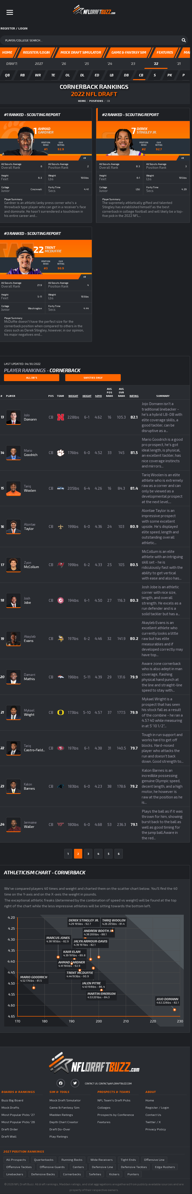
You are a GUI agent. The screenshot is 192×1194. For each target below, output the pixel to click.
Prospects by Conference (116, 1115)
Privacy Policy (156, 1129)
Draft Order (10, 1129)
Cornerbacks (72, 1174)
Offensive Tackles (19, 1167)
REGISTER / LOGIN (14, 28)
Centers (78, 1167)
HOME (7, 52)
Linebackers (14, 1174)
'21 (179, 63)
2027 (39, 63)
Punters (133, 1174)
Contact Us (153, 1115)
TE (53, 75)
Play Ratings (59, 1136)
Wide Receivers (101, 1160)
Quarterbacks (44, 1160)
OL (68, 75)
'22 (156, 63)
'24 (109, 63)
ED (97, 75)
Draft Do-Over (60, 1129)
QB (7, 75)
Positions (96, 100)
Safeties (95, 1174)
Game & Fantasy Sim (65, 1107)
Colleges (104, 1107)
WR (37, 75)
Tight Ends (128, 1160)
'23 (133, 63)
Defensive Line (102, 1167)
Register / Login (157, 1107)
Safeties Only (93, 377)
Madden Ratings (61, 1115)
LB (112, 75)
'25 (86, 63)
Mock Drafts (10, 1107)
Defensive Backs (43, 1174)
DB (126, 75)
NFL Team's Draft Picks (114, 1100)
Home (82, 100)
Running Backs (72, 1160)
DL (82, 75)
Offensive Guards (52, 1167)
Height (87, 395)
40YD (98, 395)
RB (22, 75)
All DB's (31, 377)
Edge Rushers (165, 1167)
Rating (134, 395)
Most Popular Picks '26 (18, 1122)
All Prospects (16, 1160)
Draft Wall (9, 1136)
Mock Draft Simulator (65, 1100)
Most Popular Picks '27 (18, 1115)
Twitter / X (153, 1122)
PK (170, 75)
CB (141, 75)
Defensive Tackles (134, 1167)
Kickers (114, 1174)
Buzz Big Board (12, 1100)
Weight (73, 395)
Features (104, 1122)
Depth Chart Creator (64, 1122)
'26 (63, 63)
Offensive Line (154, 1160)
